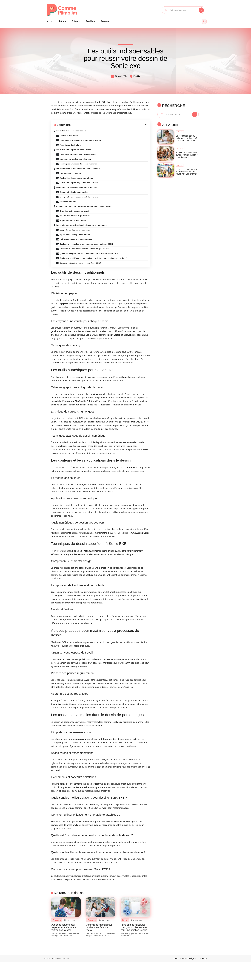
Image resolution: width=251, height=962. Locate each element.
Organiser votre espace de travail (74, 211)
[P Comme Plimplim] (61, 10)
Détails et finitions (68, 201)
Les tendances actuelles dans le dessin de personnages (81, 225)
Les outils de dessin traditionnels (71, 131)
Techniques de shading (70, 145)
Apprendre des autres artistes (73, 220)
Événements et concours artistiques (76, 239)
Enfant (179, 132)
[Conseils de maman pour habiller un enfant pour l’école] (101, 907)
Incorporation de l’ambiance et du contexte (79, 197)
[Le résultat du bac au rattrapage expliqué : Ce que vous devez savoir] (165, 137)
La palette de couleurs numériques (75, 159)
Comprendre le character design (74, 192)
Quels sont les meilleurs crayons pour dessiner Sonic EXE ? (86, 244)
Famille (136, 76)
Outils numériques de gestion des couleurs (79, 183)
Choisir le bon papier (69, 135)
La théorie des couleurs (70, 173)
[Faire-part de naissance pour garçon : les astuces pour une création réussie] (135, 907)
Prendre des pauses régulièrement (75, 216)
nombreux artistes (96, 377)
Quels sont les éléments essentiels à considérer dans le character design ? (93, 258)
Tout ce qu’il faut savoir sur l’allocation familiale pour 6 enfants (187, 154)
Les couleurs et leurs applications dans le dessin (78, 168)
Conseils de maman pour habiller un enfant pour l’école (99, 927)
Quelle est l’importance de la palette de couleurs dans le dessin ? (89, 253)
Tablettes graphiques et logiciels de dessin (79, 154)
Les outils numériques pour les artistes (73, 150)
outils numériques (127, 377)
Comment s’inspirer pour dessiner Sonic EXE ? (80, 263)
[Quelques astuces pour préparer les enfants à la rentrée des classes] (66, 907)
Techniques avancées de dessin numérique (79, 164)
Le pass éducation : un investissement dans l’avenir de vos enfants (186, 171)
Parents (57, 920)
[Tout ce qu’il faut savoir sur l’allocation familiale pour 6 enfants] (165, 153)
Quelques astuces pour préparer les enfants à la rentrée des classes (63, 927)
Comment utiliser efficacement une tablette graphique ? (84, 249)
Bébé (124, 920)
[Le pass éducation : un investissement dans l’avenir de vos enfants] (165, 170)
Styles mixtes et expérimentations (75, 235)
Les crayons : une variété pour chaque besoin (80, 140)
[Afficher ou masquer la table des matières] (109, 124)
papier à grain (67, 304)
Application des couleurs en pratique (76, 178)
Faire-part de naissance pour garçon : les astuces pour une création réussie (134, 927)
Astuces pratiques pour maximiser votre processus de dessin (83, 206)
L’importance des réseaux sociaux (75, 230)
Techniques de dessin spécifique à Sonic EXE (76, 187)
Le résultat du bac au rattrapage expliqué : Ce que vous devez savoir (187, 138)
